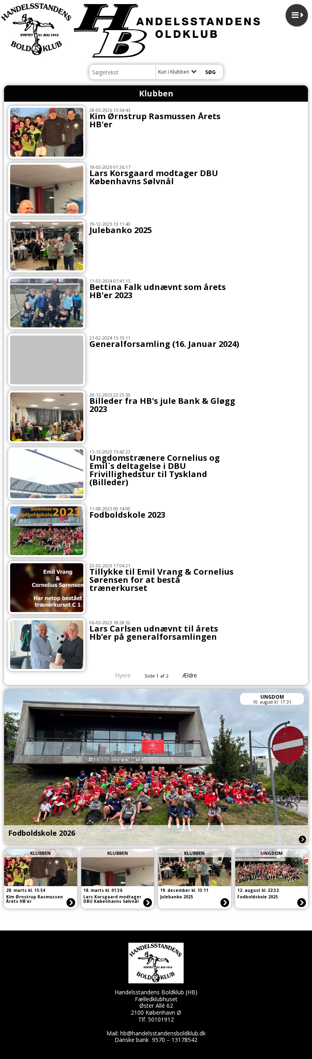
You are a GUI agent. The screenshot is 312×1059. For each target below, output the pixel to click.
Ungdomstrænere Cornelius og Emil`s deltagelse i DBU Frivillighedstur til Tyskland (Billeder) (154, 470)
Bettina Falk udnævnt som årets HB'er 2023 (157, 291)
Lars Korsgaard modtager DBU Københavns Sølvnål (153, 177)
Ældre (190, 675)
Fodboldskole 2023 (127, 514)
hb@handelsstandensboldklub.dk (163, 1033)
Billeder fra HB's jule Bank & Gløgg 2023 (162, 404)
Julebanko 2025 (120, 229)
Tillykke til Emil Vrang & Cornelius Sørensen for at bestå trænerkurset (161, 579)
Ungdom (272, 697)
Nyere (122, 675)
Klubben (40, 853)
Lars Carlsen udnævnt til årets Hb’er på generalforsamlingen (153, 632)
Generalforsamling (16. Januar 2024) (164, 343)
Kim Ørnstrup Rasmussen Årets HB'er (155, 120)
